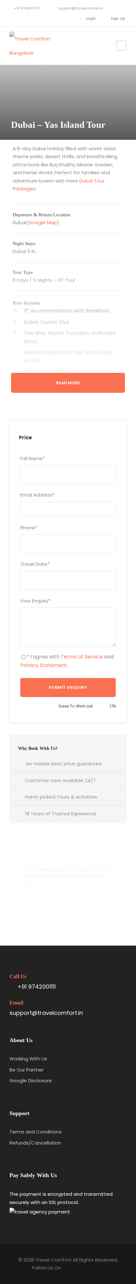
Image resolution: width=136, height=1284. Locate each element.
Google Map (42, 222)
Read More (68, 383)
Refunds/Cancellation (35, 1142)
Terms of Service (82, 656)
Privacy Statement (43, 665)
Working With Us (28, 1058)
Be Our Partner (26, 1069)
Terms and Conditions (35, 1131)
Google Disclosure (30, 1080)
